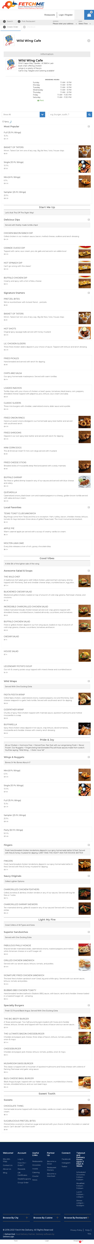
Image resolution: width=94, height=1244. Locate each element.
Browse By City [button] (10, 1218)
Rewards (21, 1169)
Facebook (66, 1159)
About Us (7, 1169)
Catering (36, 1172)
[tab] (16, 1218)
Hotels (35, 1169)
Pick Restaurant (27, 21)
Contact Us (7, 1165)
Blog (5, 1173)
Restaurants (37, 1161)
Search (8, 21)
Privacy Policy (76, 1230)
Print (41, 100)
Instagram (66, 1163)
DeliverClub (10, 1234)
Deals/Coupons (24, 1179)
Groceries (36, 1165)
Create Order (11, 27)
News (34, 1180)
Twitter (64, 1166)
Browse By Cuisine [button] (43, 1218)
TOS (89, 1234)
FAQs (87, 1230)
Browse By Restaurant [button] (75, 1218)
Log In (20, 1159)
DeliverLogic (8, 1236)
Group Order (23, 1182)
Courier (35, 1176)
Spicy (6, 121)
